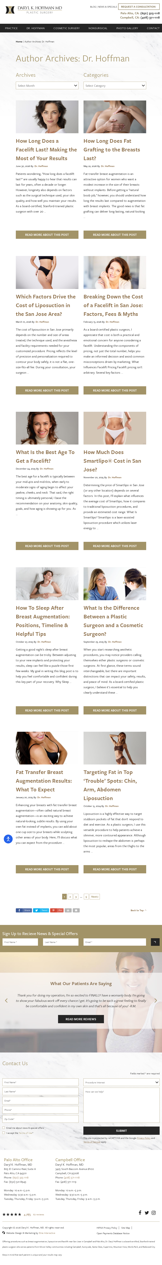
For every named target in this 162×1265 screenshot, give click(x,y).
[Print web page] (68, 910)
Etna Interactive (47, 1233)
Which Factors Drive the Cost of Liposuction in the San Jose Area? (46, 305)
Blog (93, 6)
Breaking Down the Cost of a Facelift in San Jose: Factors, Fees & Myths (113, 305)
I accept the (12, 1133)
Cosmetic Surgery (66, 28)
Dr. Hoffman (36, 28)
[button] (57, 910)
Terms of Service (91, 1141)
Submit (121, 1130)
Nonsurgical (98, 28)
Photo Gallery (127, 28)
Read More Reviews (81, 1019)
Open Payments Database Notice (113, 1233)
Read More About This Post (47, 234)
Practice (11, 28)
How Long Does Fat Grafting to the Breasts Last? (112, 149)
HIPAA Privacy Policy (107, 1227)
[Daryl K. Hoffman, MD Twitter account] (146, 1213)
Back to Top (137, 910)
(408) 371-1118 (72, 1177)
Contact (153, 28)
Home (19, 41)
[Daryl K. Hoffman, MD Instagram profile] (153, 1213)
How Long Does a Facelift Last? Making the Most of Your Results (46, 149)
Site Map (125, 1227)
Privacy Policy (144, 1138)
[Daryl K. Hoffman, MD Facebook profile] (140, 1213)
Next (94, 897)
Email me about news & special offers (25, 1128)
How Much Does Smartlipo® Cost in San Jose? (112, 460)
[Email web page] (76, 910)
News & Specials (107, 6)
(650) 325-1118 (20, 1177)
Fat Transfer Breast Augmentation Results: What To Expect (44, 780)
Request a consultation (138, 7)
